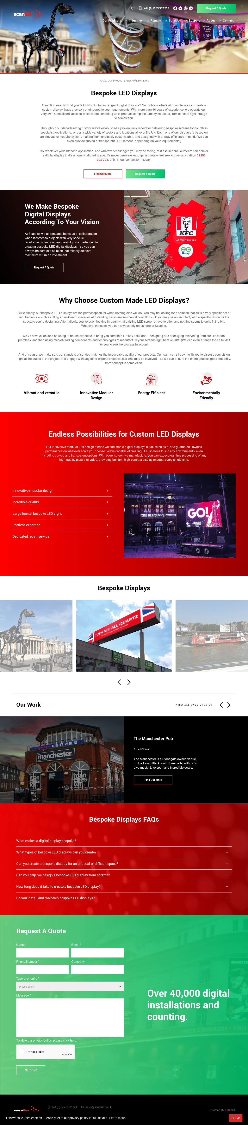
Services (175, 20)
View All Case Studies (194, 705)
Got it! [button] (236, 1118)
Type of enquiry (27, 978)
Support (194, 20)
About (211, 20)
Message (23, 995)
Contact (228, 20)
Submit (31, 1070)
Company (78, 961)
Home (102, 80)
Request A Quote (216, 8)
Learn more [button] (117, 1118)
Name (21, 945)
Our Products (111, 20)
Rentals (156, 20)
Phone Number (27, 961)
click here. (70, 1040)
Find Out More (102, 173)
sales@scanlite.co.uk (99, 1107)
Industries (136, 20)
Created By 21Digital (223, 1110)
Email (76, 945)
